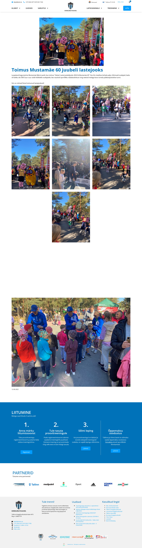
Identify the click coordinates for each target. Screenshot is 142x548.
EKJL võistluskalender (112, 506)
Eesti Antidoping (110, 521)
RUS (122, 2)
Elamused (94, 2)
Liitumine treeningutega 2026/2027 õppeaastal (86, 513)
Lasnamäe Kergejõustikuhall (114, 511)
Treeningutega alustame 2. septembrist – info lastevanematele (87, 506)
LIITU (127, 8)
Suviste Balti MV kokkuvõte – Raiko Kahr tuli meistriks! (87, 520)
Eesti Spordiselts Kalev (112, 508)
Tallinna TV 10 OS (110, 2)
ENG (119, 2)
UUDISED (29, 8)
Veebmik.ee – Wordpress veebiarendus (76, 544)
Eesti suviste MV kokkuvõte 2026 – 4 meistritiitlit (86, 524)
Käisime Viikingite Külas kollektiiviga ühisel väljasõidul (88, 510)
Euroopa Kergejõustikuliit (113, 515)
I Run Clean (109, 517)
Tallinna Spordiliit (111, 513)
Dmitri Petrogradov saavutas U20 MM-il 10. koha (87, 517)
